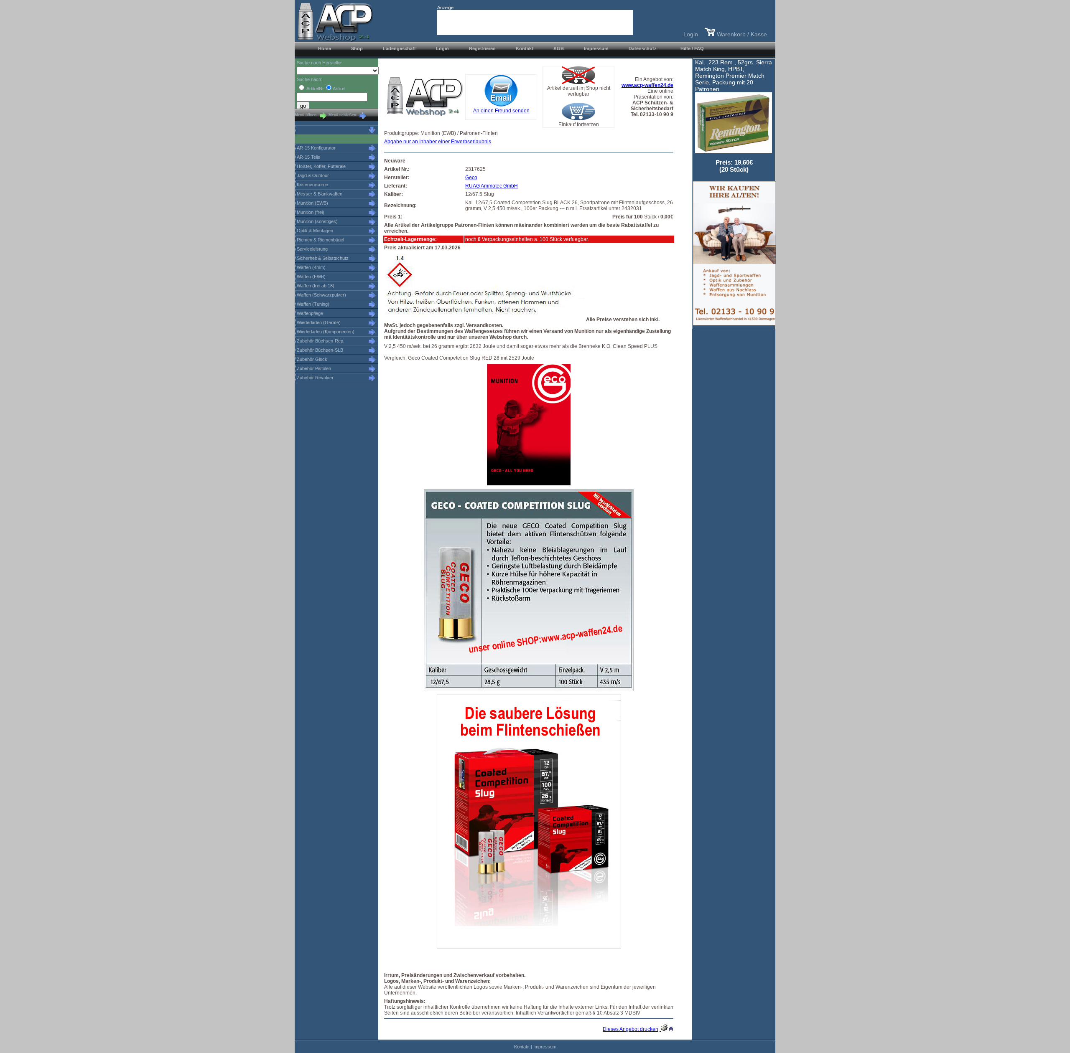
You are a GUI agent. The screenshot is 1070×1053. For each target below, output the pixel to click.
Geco (471, 177)
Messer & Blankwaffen (319, 193)
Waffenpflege (310, 313)
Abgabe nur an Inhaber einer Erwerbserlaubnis (437, 142)
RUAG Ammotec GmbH (491, 186)
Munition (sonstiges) (317, 221)
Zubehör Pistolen (314, 368)
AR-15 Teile (308, 157)
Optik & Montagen (315, 230)
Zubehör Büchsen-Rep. (320, 340)
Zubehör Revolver (315, 377)
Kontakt (522, 1046)
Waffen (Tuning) (313, 304)
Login (690, 34)
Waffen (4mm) (311, 267)
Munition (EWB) (312, 203)
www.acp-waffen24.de (647, 85)
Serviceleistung (312, 248)
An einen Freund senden (501, 111)
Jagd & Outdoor (313, 175)
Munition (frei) (310, 212)
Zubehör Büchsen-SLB (320, 350)
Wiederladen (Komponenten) (325, 331)
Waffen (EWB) (311, 276)
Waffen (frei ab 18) (315, 285)
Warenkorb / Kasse (741, 34)
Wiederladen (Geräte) (319, 322)
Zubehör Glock (312, 359)
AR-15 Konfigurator (316, 147)
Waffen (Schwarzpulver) (321, 294)
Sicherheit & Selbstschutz (323, 258)
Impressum (544, 1046)
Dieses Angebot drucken (630, 1029)
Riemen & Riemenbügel (320, 239)
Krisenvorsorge (312, 184)
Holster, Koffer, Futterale (321, 166)
